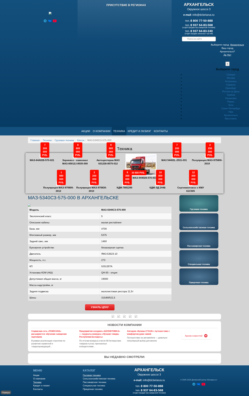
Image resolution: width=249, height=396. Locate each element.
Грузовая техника (64, 140)
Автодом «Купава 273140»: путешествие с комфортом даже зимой (148, 332)
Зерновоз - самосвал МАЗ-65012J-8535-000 (75, 159)
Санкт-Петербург (230, 108)
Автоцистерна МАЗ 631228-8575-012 (108, 159)
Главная (35, 140)
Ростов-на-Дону (231, 91)
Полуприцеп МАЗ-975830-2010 (91, 186)
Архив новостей (193, 335)
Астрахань (231, 81)
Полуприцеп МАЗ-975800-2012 (58, 186)
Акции (85, 131)
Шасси (80, 140)
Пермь (230, 101)
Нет (229, 54)
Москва (231, 78)
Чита (230, 105)
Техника (119, 131)
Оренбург (230, 88)
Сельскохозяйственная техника (199, 227)
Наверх (6, 392)
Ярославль (231, 118)
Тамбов (231, 94)
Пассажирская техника (198, 246)
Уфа (230, 111)
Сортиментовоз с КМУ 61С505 (190, 186)
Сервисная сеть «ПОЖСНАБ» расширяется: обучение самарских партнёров (49, 334)
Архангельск (237, 44)
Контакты (161, 131)
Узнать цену (100, 307)
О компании (101, 131)
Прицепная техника (199, 282)
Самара (230, 74)
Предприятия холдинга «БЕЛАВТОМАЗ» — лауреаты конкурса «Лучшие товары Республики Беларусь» (99, 334)
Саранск (230, 84)
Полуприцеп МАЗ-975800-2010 (207, 159)
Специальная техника (199, 264)
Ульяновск (230, 98)
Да (225, 54)
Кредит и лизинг (139, 131)
